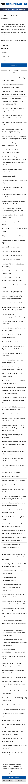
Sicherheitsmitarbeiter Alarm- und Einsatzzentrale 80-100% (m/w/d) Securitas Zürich (12, 587)
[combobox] (14, 60)
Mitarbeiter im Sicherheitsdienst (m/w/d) (13, 342)
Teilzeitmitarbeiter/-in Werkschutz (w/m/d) (14, 677)
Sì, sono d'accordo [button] (14, 777)
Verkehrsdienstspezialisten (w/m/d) (12, 705)
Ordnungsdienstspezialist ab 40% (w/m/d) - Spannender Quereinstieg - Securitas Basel (14, 444)
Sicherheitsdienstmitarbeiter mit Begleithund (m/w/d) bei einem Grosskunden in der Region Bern (11, 547)
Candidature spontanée (9, 176)
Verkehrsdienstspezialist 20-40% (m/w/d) (14, 709)
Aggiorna (14, 65)
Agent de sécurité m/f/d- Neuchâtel (12, 255)
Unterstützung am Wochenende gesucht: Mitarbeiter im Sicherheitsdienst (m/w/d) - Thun (14, 684)
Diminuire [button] (20, 780)
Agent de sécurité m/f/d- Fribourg (11, 251)
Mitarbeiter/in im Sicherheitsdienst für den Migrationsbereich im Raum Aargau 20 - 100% (14, 400)
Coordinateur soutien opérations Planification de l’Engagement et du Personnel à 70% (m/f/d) (12, 101)
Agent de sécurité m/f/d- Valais (11, 260)
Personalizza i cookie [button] (8, 780)
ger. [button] (20, 773)
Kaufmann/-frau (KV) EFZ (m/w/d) (12, 292)
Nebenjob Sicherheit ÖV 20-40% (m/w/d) (14, 480)
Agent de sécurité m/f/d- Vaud (10, 247)
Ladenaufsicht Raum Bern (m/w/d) (12, 303)
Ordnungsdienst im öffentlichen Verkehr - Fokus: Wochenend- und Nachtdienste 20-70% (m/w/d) (14, 557)
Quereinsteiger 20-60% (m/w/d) (11, 485)
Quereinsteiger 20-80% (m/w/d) (11, 472)
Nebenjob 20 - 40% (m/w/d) (10, 414)
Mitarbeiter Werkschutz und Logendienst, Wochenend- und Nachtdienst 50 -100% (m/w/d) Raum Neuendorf (14, 390)
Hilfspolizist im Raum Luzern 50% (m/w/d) (14, 236)
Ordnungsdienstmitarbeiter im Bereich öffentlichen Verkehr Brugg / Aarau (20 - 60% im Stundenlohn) (13, 427)
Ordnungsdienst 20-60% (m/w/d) (11, 720)
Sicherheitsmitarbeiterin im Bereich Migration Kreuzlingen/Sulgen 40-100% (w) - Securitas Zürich (14, 642)
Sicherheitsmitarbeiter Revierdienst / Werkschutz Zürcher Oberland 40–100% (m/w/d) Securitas (14, 632)
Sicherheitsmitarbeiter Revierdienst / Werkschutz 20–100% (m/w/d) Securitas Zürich (14, 623)
